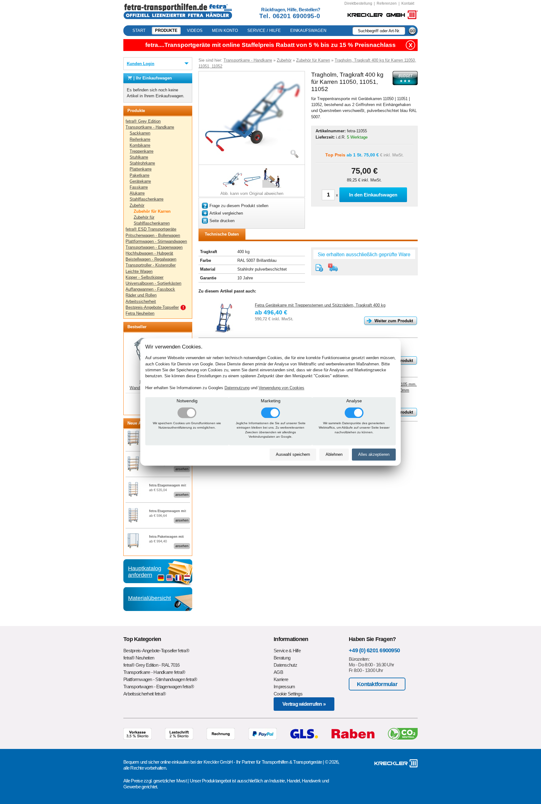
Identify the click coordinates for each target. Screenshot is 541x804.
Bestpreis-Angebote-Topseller (152, 307)
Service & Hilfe (287, 650)
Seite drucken (221, 220)
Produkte (166, 30)
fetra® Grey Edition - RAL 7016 (151, 665)
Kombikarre (140, 145)
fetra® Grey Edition (143, 121)
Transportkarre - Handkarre (150, 127)
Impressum (284, 686)
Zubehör (137, 205)
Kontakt (407, 3)
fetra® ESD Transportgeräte (151, 229)
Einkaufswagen (308, 30)
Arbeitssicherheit (141, 301)
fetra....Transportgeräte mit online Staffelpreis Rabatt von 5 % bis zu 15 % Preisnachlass (270, 45)
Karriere (281, 679)
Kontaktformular (377, 684)
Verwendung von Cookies (281, 388)
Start (139, 30)
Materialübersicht (149, 598)
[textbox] (379, 31)
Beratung (282, 657)
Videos (195, 30)
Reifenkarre (140, 139)
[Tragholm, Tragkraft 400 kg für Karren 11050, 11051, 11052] (252, 155)
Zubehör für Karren (152, 211)
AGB (278, 672)
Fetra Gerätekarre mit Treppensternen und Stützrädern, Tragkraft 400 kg (320, 305)
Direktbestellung (358, 3)
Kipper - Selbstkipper (144, 277)
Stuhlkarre (139, 157)
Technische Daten (222, 234)
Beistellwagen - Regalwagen (151, 259)
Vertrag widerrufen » (304, 704)
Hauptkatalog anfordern (144, 571)
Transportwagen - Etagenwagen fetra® (158, 686)
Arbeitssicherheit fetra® (144, 693)
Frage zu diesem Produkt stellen (238, 205)
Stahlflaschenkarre (146, 199)
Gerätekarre (140, 181)
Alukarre (137, 193)
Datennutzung (237, 388)
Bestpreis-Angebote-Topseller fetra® (156, 650)
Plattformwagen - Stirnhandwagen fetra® (160, 679)
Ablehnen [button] (334, 454)
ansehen (181, 469)
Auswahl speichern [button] (293, 454)
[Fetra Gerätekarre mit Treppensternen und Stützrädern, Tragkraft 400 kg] (223, 317)
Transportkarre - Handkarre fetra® (154, 672)
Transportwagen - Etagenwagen (154, 247)
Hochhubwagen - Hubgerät (149, 253)
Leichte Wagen (139, 271)
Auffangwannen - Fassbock (150, 289)
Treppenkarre (141, 151)
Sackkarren (140, 133)
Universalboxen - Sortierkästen (153, 283)
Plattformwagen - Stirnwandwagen (156, 241)
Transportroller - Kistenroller (151, 265)
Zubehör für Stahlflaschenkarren (152, 220)
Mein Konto (225, 30)
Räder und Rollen (141, 295)
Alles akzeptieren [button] (373, 454)
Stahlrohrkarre (142, 163)
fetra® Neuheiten (138, 657)
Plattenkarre (141, 169)
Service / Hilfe (264, 30)
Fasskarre (139, 187)
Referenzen (387, 3)
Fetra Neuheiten (140, 313)
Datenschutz (285, 665)
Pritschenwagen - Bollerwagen (153, 235)
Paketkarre (139, 175)
